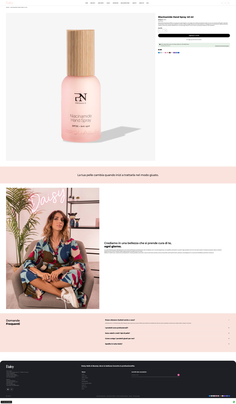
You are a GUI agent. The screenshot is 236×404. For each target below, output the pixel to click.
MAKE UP (84, 385)
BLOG (83, 388)
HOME (83, 374)
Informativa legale (136, 396)
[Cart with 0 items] (228, 3)
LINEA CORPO (85, 377)
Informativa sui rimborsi (110, 396)
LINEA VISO (84, 376)
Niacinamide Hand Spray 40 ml (175, 17)
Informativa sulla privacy (101, 396)
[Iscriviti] (178, 375)
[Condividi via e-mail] (161, 50)
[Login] (225, 3)
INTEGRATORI (85, 381)
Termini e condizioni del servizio (122, 396)
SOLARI (83, 379)
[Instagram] (11, 389)
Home (7, 7)
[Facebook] (8, 389)
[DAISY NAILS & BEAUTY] (9, 3)
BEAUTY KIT (84, 386)
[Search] (222, 3)
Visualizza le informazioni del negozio (222, 45)
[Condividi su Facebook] (159, 50)
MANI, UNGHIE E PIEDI (86, 383)
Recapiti (130, 396)
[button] (228, 3)
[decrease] (159, 30)
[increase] (165, 30)
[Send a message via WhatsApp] (233, 401)
